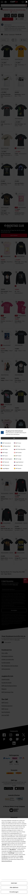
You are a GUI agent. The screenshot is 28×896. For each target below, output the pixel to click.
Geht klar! (14, 883)
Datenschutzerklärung (7, 861)
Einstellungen (14, 892)
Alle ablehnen (14, 887)
